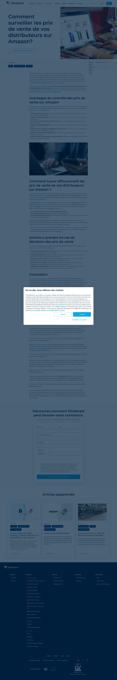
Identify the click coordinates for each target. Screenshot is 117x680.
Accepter (82, 314)
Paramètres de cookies (79, 320)
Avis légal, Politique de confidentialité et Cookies (49, 310)
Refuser (63, 314)
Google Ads (61, 305)
